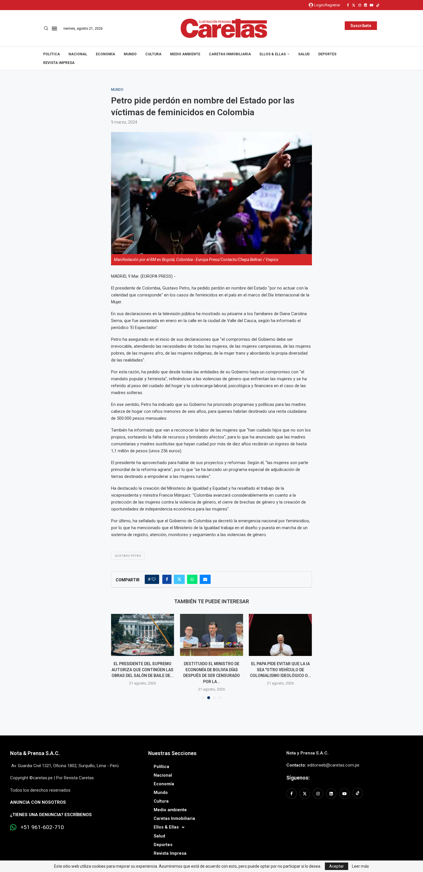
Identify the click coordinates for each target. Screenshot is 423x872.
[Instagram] (359, 5)
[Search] (46, 28)
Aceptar (336, 866)
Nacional (77, 54)
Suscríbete (360, 25)
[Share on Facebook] (167, 579)
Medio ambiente (185, 54)
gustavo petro (128, 556)
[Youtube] (371, 5)
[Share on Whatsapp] (192, 579)
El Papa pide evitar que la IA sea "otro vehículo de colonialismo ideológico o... (280, 669)
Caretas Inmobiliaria (230, 54)
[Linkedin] (365, 5)
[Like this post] (154, 579)
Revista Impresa (59, 63)
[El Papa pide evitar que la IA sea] (280, 635)
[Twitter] (354, 5)
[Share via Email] (205, 579)
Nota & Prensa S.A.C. (35, 753)
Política (51, 54)
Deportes (327, 54)
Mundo (130, 54)
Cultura (153, 54)
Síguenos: (298, 778)
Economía (105, 54)
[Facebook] (348, 5)
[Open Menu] (54, 28)
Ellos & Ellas (273, 54)
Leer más (360, 866)
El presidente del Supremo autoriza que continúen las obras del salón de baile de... (143, 669)
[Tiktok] (378, 5)
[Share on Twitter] (179, 579)
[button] (119, 656)
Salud (304, 54)
